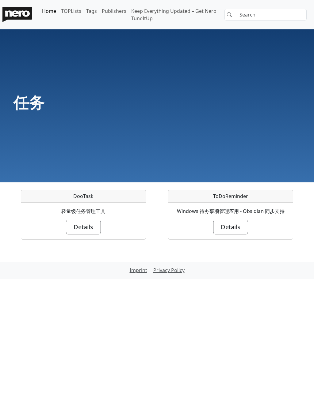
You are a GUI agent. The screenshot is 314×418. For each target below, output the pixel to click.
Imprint (138, 270)
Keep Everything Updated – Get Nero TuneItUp (173, 15)
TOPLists (71, 11)
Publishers (114, 11)
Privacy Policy (169, 270)
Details (83, 227)
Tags (91, 11)
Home (49, 11)
